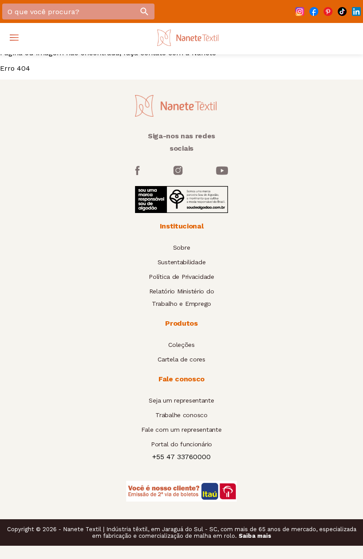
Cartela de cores (181, 359)
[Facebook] (313, 11)
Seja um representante (181, 400)
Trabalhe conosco (181, 414)
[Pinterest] (328, 11)
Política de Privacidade (181, 276)
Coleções (181, 344)
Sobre (181, 247)
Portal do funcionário (181, 444)
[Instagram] (299, 11)
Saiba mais (255, 535)
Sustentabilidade (182, 262)
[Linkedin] (356, 11)
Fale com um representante (181, 429)
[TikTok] (342, 11)
